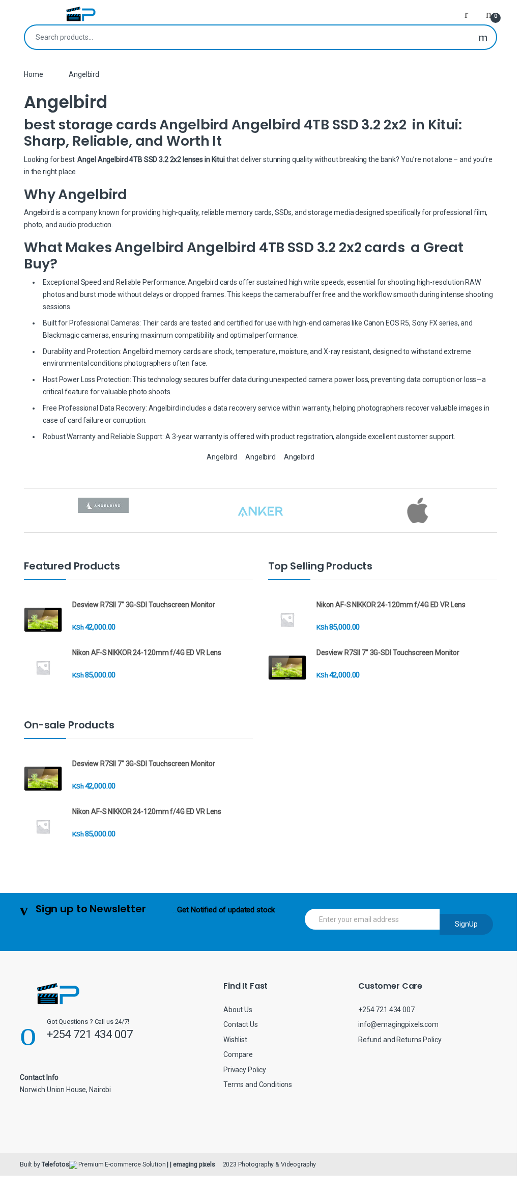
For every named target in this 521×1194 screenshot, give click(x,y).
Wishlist (235, 1040)
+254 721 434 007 (386, 1010)
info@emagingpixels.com (398, 1024)
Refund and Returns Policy (400, 1040)
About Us (237, 1010)
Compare (238, 1054)
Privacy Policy (244, 1070)
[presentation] (494, 511)
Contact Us (240, 1024)
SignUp (466, 924)
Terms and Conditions (257, 1084)
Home (33, 74)
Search (483, 37)
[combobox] (247, 37)
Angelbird (222, 457)
